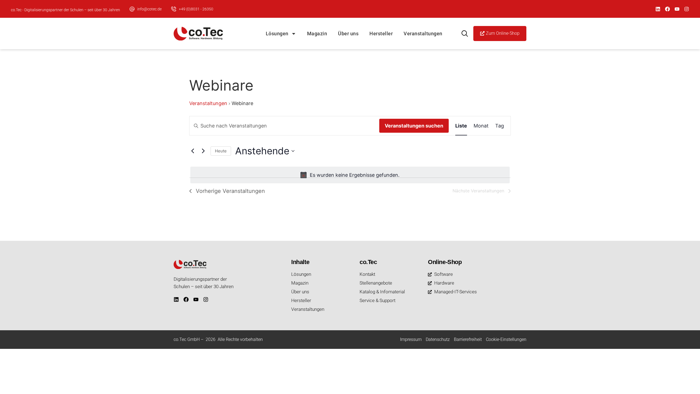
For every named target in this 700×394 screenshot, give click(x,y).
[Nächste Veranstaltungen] (203, 151)
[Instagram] (686, 9)
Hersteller (381, 33)
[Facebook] (667, 9)
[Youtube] (677, 9)
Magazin (317, 33)
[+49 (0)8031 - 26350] (173, 9)
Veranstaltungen (423, 33)
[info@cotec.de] (132, 9)
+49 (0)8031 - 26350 (196, 9)
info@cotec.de (149, 9)
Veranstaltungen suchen (414, 126)
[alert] (350, 175)
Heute (221, 150)
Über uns (348, 33)
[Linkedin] (657, 9)
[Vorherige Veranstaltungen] (192, 151)
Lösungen (277, 33)
